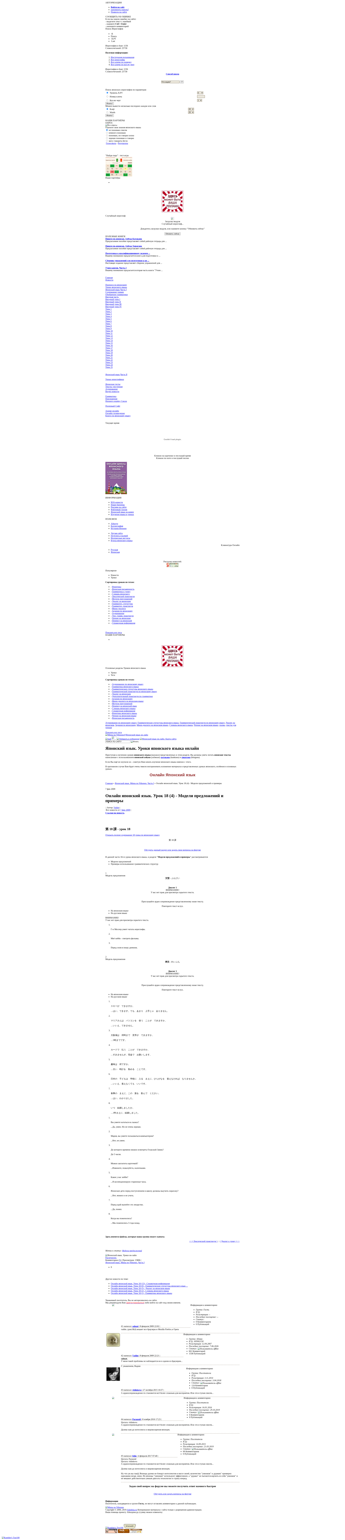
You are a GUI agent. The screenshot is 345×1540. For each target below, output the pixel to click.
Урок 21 (109, 357)
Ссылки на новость (114, 813)
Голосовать (111, 143)
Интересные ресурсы (120, 538)
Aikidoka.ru (132, 1510)
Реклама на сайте (119, 507)
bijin (134, 1456)
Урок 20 (109, 355)
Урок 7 (108, 323)
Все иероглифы (118, 60)
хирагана (186, 757)
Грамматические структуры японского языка (132, 689)
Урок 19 (109, 353)
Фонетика (116, 587)
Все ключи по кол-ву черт (122, 64)
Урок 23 (109, 362)
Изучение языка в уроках (122, 514)
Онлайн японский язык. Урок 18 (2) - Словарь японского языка (140, 1291)
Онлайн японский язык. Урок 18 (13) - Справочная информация (140, 1283)
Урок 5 (108, 319)
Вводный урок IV (113, 307)
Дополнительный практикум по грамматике (132, 696)
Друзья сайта (117, 533)
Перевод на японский (122, 621)
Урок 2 (108, 311)
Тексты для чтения (114, 387)
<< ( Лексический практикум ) (203, 1241)
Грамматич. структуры (122, 604)
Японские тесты (112, 384)
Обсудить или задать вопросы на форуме (172, 1494)
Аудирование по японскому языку (127, 684)
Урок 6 (108, 321)
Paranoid (136, 1419)
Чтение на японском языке (124, 716)
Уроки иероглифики (114, 379)
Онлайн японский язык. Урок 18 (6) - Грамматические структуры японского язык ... (149, 1286)
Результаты (123, 143)
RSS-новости (117, 502)
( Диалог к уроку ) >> (230, 1241)
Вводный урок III (113, 304)
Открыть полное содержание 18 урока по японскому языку (132, 835)
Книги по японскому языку (118, 416)
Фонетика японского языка (124, 713)
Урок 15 (109, 343)
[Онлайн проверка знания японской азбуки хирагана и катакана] (118, 176)
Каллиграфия (117, 526)
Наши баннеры (118, 505)
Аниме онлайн (112, 411)
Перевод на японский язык (124, 706)
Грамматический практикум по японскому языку (134, 691)
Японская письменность (123, 589)
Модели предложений (122, 599)
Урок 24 (109, 365)
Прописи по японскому (116, 285)
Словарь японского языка (123, 708)
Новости (109, 280)
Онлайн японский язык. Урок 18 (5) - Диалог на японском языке (140, 1288)
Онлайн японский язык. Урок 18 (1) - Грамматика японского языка (141, 1293)
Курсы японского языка (121, 540)
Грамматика (110, 396)
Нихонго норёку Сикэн (116, 401)
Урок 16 (109, 345)
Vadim (116, 807)
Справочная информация (123, 623)
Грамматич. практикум (122, 606)
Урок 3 (108, 314)
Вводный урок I (112, 299)
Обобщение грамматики (116, 294)
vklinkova (136, 1390)
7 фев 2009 (125, 810)
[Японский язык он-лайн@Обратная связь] (108, 739)
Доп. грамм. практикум (123, 616)
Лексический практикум (123, 596)
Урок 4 (108, 316)
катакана (165, 757)
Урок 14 (109, 340)
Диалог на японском (121, 601)
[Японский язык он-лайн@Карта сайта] (158, 739)
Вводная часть (112, 297)
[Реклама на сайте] (172, 211)
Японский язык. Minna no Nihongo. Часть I (124, 1262)
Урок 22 (109, 360)
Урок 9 (108, 328)
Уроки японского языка (116, 287)
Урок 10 (109, 331)
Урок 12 (109, 336)
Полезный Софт (112, 406)
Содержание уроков (114, 292)
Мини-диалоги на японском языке (128, 701)
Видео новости (112, 391)
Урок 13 (109, 338)
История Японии (119, 528)
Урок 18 (109, 350)
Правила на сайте (119, 12)
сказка (222, 725)
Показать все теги (113, 632)
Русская (114, 550)
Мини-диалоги (119, 608)
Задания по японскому (122, 611)
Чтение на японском (121, 618)
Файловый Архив (119, 509)
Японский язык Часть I (116, 290)
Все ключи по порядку (121, 62)
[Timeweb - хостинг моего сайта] (130, 1528)
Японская (115, 552)
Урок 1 (108, 309)
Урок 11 (109, 333)
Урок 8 (108, 326)
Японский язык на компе (122, 512)
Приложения (111, 399)
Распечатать (110, 1258)
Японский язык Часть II (116, 374)
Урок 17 (109, 348)
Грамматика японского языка (125, 687)
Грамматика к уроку (121, 591)
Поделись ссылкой (119, 536)
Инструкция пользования (122, 57)
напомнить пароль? (120, 9)
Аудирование (111, 389)
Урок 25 (109, 367)
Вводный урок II (113, 302)
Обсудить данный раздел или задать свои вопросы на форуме (172, 850)
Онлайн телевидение (115, 413)
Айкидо (114, 523)
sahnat (135, 1326)
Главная (109, 277)
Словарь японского (121, 594)
